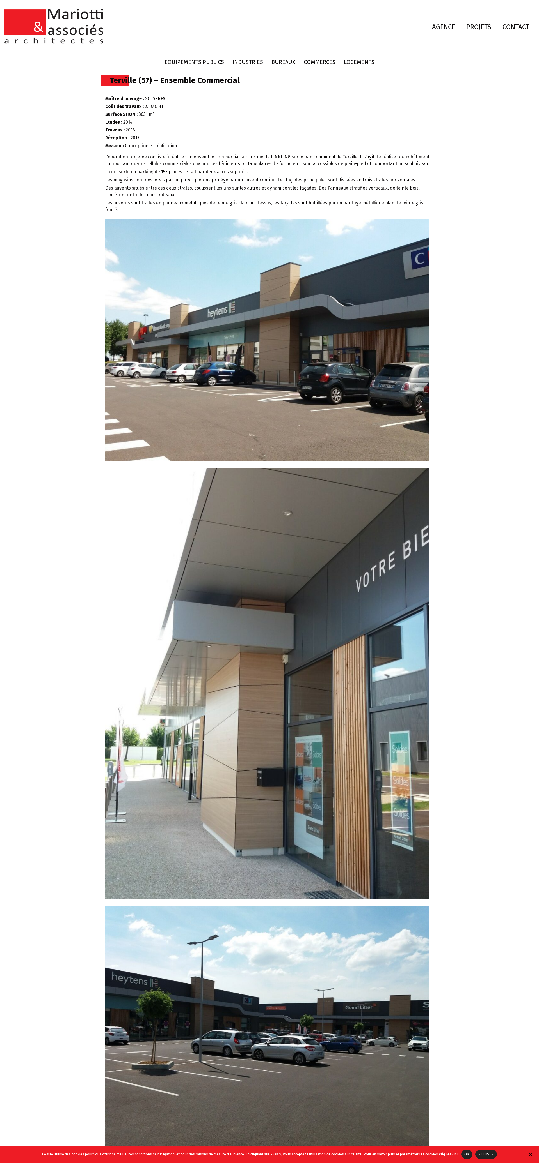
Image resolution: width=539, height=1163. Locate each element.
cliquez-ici (448, 1154)
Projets (478, 27)
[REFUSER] (530, 1154)
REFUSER (486, 1154)
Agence (443, 27)
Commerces (319, 62)
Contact (516, 27)
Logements (359, 62)
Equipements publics (194, 62)
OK (466, 1154)
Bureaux (283, 62)
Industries (247, 62)
